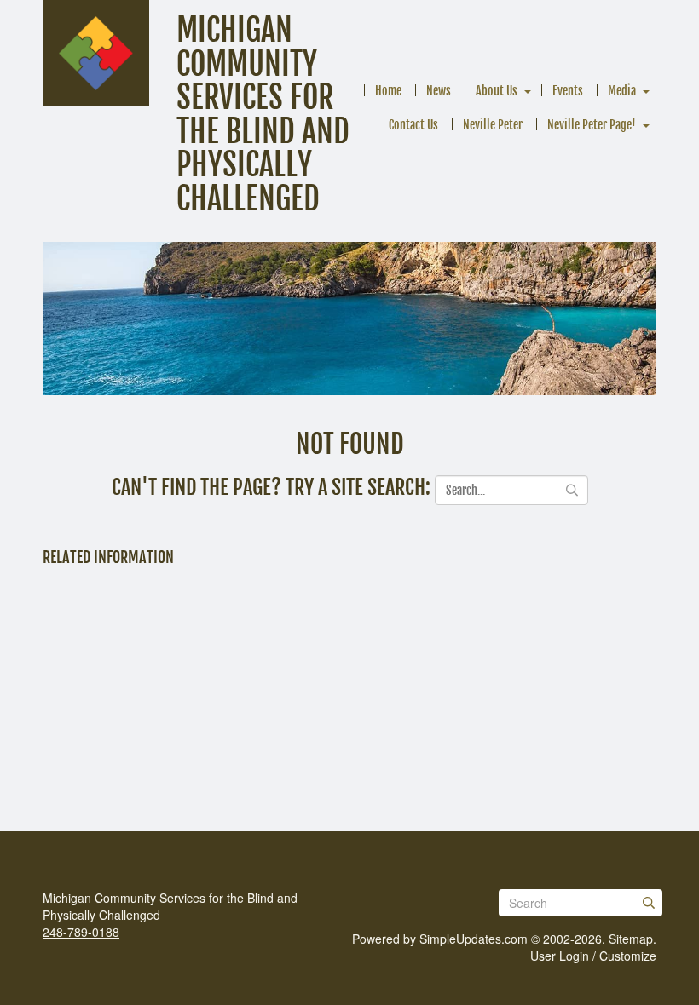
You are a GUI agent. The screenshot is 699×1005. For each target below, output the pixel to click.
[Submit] (648, 902)
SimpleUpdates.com (473, 938)
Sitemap (631, 938)
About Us (496, 90)
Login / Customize (607, 955)
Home (388, 90)
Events (567, 90)
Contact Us (413, 125)
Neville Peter (493, 125)
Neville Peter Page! (591, 125)
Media (622, 90)
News (438, 90)
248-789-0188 (81, 931)
